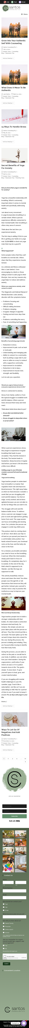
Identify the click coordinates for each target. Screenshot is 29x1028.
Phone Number (8, 888)
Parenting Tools (20, 178)
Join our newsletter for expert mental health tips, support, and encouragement (13, 941)
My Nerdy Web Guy (20, 1026)
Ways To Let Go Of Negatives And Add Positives (10, 732)
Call (6, 2)
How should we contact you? (12, 901)
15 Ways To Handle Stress (13, 127)
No (6, 948)
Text (14, 2)
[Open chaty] (24, 1022)
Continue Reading (9, 59)
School (7, 932)
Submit (6, 963)
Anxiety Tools (7, 51)
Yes (6, 945)
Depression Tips (9, 53)
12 (25, 758)
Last (16, 885)
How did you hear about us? (12, 921)
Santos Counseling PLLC (10, 47)
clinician (7, 267)
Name (5, 879)
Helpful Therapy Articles (10, 1022)
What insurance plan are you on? (13, 914)
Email (22, 2)
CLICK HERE (9, 241)
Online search (9, 929)
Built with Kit (14, 820)
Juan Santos (6, 94)
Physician (8, 926)
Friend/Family (9, 923)
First (4, 885)
